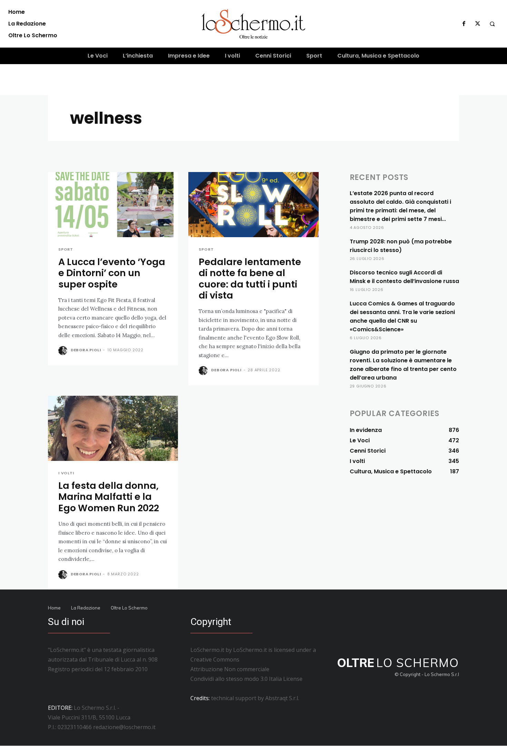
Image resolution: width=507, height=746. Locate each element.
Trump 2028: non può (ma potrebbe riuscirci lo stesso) (401, 246)
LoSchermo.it (250, 650)
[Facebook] (464, 24)
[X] (478, 24)
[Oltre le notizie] (253, 24)
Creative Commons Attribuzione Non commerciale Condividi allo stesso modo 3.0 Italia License (246, 669)
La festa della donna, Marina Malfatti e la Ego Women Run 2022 (108, 496)
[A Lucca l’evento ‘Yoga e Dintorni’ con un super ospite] (113, 204)
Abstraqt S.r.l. (282, 698)
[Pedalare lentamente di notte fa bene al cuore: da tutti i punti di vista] (253, 204)
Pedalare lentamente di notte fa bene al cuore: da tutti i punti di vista (250, 278)
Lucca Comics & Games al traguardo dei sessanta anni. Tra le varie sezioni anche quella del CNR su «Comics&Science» (402, 316)
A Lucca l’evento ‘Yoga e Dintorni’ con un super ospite (111, 273)
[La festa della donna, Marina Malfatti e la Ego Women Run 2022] (113, 428)
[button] (492, 23)
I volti (66, 473)
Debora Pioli (86, 350)
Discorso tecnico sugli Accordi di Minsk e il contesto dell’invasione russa (404, 277)
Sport (65, 249)
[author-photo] (63, 350)
